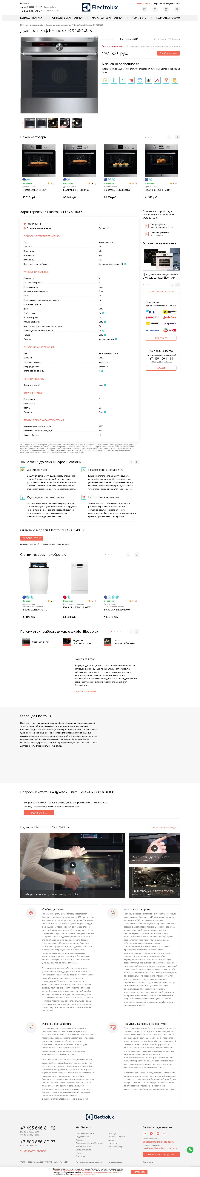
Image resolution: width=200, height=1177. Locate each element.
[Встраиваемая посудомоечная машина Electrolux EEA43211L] (38, 577)
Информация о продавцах (83, 1175)
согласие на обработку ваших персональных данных (73, 1171)
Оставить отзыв (32, 538)
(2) (54, 183)
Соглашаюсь (139, 1172)
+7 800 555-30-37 (31, 10)
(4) (95, 601)
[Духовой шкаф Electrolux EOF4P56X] (38, 160)
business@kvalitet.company (160, 1148)
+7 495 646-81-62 (31, 7)
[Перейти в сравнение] (155, 9)
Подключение (82, 1137)
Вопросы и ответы (117, 1137)
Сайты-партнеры (116, 1146)
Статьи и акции (143, 4)
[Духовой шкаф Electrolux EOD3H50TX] (120, 160)
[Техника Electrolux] (100, 7)
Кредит (79, 1140)
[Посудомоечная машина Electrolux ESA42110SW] (79, 577)
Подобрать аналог (168, 53)
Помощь (112, 1133)
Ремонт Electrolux (84, 1146)
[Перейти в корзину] (166, 9)
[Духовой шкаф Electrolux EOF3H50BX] (161, 160)
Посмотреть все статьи (161, 292)
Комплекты (139, 18)
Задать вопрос (39, 813)
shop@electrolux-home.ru (158, 1141)
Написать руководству (161, 1154)
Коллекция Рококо (168, 18)
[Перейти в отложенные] (144, 9)
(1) (95, 183)
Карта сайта (148, 1162)
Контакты (112, 1143)
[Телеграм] (164, 1133)
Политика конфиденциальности (89, 1162)
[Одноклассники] (158, 1133)
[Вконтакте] (145, 1133)
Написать (161, 368)
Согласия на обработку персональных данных (100, 1173)
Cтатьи (79, 1153)
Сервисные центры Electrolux (89, 1143)
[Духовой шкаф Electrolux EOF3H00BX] (79, 160)
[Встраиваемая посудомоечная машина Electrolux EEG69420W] (120, 577)
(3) (176, 183)
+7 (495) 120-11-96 (161, 358)
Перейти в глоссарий (85, 691)
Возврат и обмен (84, 1150)
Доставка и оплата (85, 1133)
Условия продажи (115, 1162)
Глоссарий (80, 1156)
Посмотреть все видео (164, 828)
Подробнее (161, 338)
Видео (111, 1140)
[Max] (151, 1133)
